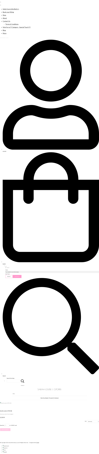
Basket (9, 276)
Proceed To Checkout (54, 398)
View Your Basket (44, 398)
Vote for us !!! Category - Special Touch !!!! (17, 27)
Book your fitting (8, 12)
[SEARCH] (22, 380)
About (5, 18)
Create (37, 442)
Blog (4, 30)
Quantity (2, 425)
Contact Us (6, 21)
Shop (4, 15)
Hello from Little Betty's (11, 9)
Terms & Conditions (11, 24)
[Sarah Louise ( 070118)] (2, 407)
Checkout (17, 276)
